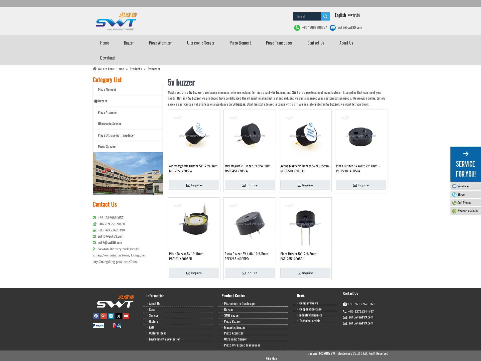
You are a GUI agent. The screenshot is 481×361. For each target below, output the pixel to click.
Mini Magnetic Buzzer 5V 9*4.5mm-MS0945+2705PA (248, 168)
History (153, 321)
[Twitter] (118, 315)
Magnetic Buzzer (235, 327)
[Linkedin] (111, 315)
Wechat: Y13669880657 (469, 211)
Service (154, 315)
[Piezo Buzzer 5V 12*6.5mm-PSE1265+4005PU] (305, 223)
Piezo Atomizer (234, 332)
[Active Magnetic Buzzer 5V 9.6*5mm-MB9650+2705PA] (305, 135)
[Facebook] (96, 315)
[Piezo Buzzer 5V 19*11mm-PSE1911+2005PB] (194, 223)
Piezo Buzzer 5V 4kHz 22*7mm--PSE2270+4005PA (358, 168)
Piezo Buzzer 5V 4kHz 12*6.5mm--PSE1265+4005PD (248, 256)
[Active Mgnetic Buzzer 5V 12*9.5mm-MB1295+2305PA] (194, 135)
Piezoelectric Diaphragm (239, 303)
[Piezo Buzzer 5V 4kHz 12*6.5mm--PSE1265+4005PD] (250, 223)
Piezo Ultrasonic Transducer (242, 344)
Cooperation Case (310, 308)
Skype (461, 194)
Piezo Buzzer (232, 321)
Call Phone (464, 202)
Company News (308, 302)
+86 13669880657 (314, 27)
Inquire (196, 185)
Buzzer (228, 309)
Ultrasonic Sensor (235, 338)
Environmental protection (164, 338)
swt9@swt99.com (350, 27)
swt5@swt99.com (361, 322)
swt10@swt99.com (110, 236)
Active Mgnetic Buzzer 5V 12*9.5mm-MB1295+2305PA (193, 168)
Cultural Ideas (158, 332)
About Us (154, 303)
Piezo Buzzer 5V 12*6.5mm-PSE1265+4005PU (298, 256)
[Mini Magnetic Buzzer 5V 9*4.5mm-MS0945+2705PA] (250, 135)
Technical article (309, 320)
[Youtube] (126, 315)
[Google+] (103, 315)
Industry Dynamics (310, 314)
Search (325, 16)
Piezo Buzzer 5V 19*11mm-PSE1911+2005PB (186, 256)
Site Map (271, 358)
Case (152, 309)
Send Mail (463, 186)
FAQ (151, 327)
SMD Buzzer (232, 315)
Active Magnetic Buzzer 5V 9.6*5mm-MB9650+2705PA (305, 168)
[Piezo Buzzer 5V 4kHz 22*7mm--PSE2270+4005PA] (361, 135)
